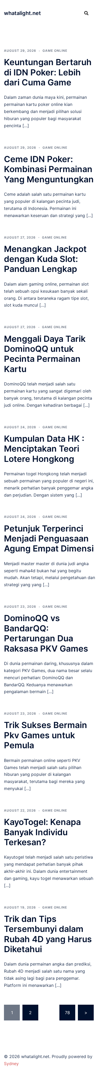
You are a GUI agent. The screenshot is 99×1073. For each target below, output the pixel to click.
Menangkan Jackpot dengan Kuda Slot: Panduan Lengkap (45, 259)
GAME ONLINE (55, 51)
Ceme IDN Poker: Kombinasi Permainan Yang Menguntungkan (49, 169)
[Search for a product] (86, 13)
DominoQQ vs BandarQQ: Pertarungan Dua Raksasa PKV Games (46, 633)
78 (67, 1012)
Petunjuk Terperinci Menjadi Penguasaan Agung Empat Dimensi (49, 538)
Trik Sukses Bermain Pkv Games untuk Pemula (45, 735)
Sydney (11, 1063)
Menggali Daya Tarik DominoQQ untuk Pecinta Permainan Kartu (45, 354)
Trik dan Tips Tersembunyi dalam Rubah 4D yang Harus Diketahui (48, 934)
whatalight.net (22, 13)
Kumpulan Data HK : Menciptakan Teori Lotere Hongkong (44, 449)
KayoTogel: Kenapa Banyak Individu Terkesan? (42, 832)
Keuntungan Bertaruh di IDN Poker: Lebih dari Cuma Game (48, 72)
